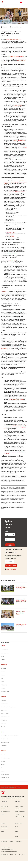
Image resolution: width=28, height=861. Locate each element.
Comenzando (3, 700)
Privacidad (11, 841)
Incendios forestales (5, 774)
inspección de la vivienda (13, 157)
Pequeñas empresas (5, 691)
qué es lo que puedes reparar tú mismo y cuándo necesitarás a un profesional (15, 182)
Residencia (3, 659)
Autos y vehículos (4, 649)
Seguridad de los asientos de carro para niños (9, 735)
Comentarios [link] (3, 814)
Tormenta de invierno (5, 777)
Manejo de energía (4, 739)
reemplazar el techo (10, 232)
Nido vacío (3, 726)
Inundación (3, 761)
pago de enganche (18, 105)
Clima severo (3, 767)
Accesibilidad (11, 843)
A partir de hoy (4, 745)
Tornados (3, 771)
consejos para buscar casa (19, 140)
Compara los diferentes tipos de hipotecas (21, 625)
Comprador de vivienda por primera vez (8, 707)
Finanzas (2, 675)
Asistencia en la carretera (19, 806)
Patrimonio (3, 671)
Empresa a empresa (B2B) (5, 811)
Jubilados (2, 831)
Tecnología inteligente (5, 742)
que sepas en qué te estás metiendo (16, 56)
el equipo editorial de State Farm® (13, 39)
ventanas (12, 236)
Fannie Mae (3, 291)
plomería (12, 233)
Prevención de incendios (5, 758)
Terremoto (3, 754)
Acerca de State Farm (4, 806)
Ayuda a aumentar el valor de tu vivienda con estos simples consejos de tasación (21, 601)
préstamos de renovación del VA (16, 310)
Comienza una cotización (10, 545)
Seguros (2, 681)
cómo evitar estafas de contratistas (17, 191)
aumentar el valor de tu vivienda (16, 399)
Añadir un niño (4, 710)
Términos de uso (3, 843)
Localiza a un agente (11, 565)
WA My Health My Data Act (5, 847)
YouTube (16, 836)
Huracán (2, 764)
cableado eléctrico (10, 235)
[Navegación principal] (2, 2)
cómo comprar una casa (19, 57)
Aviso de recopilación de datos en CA (7, 849)
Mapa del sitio (18, 843)
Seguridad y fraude (19, 841)
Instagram (16, 831)
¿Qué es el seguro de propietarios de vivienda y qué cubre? (21, 587)
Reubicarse (3, 723)
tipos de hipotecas (12, 253)
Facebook (16, 826)
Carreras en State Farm (5, 826)
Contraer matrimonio (5, 703)
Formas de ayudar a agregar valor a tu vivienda (20, 613)
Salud (2, 678)
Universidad (3, 668)
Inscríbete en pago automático (20, 811)
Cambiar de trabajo (4, 713)
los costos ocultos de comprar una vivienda (16, 425)
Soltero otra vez (4, 720)
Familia (2, 656)
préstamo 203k (12, 260)
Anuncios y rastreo (4, 841)
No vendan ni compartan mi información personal (9, 851)
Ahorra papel (17, 814)
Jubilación (3, 688)
